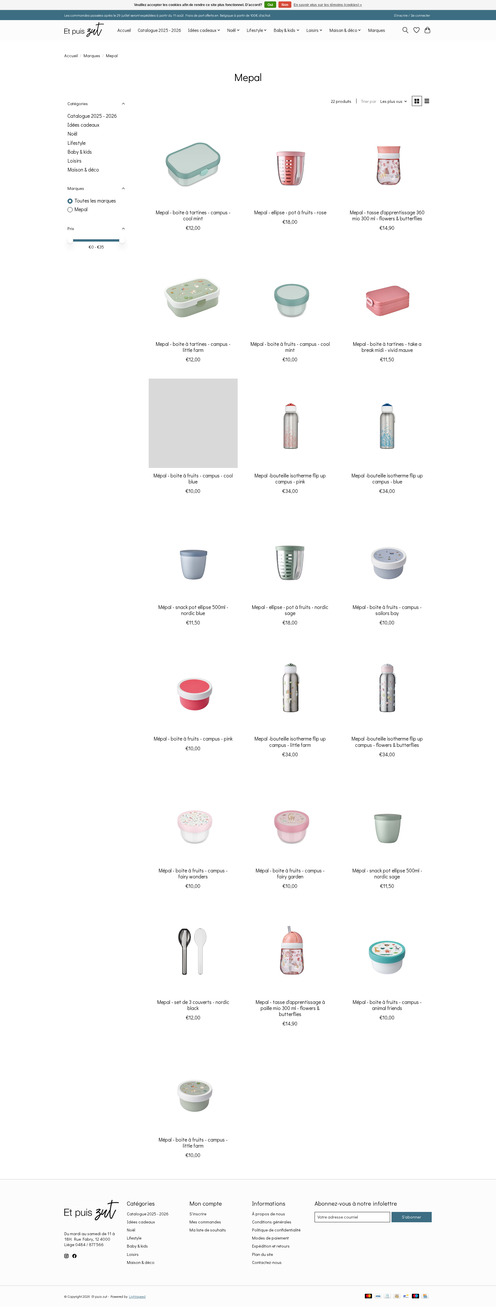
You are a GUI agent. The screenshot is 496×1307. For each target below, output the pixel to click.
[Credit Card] (425, 1296)
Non (285, 5)
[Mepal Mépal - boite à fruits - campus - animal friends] (386, 949)
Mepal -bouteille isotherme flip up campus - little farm (290, 741)
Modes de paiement (270, 1238)
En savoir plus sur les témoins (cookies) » (328, 5)
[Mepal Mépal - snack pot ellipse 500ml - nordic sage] (386, 818)
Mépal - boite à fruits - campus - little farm (193, 1142)
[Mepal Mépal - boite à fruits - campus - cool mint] (289, 291)
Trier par (368, 101)
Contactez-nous (267, 1262)
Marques (376, 30)
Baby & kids (79, 152)
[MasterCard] (368, 1296)
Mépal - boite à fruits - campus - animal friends (387, 1005)
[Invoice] (387, 1296)
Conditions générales (271, 1222)
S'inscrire (197, 1214)
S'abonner (411, 1217)
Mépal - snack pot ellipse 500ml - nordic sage (387, 873)
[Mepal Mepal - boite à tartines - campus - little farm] (193, 291)
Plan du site (262, 1254)
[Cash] (396, 1296)
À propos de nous (268, 1214)
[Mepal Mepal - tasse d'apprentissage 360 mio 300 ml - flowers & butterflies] (386, 160)
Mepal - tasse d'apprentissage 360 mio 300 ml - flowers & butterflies (387, 215)
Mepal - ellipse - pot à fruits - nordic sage (290, 610)
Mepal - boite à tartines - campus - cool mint (193, 215)
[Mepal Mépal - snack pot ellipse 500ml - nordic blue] (193, 554)
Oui (270, 5)
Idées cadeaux (83, 125)
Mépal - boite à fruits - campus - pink (193, 738)
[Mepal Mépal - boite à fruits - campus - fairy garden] (289, 818)
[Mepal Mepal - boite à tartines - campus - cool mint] (193, 160)
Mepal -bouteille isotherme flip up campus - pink (290, 478)
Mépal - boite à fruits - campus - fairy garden (290, 873)
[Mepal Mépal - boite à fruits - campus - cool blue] (193, 423)
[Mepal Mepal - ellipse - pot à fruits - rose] (289, 160)
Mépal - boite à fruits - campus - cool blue (193, 478)
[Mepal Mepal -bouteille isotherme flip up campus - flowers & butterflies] (386, 686)
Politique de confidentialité (276, 1230)
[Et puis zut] (84, 30)
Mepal (81, 209)
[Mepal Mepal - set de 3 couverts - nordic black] (193, 949)
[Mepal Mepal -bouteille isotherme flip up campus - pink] (289, 423)
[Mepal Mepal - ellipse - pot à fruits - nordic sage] (289, 554)
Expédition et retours (271, 1246)
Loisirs (74, 160)
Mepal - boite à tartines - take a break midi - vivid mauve (387, 347)
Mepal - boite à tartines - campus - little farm (193, 347)
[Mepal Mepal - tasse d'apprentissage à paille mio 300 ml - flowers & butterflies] (289, 949)
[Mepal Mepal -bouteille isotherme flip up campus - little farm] (289, 686)
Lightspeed (137, 1296)
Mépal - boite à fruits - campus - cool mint (290, 347)
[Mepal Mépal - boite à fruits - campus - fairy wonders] (193, 818)
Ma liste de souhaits (207, 1230)
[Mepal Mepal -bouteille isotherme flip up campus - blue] (386, 423)
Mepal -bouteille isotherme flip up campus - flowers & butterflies (387, 741)
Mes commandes (205, 1222)
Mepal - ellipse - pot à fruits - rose (290, 212)
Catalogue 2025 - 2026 (159, 30)
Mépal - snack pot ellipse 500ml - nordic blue (193, 610)
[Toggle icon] (405, 30)
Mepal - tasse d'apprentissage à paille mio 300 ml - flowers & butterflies (290, 1008)
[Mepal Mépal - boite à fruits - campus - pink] (193, 686)
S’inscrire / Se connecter (412, 15)
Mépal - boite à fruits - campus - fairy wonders (193, 873)
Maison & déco (83, 169)
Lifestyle (76, 143)
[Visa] (378, 1296)
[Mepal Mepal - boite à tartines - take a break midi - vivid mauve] (386, 291)
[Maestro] (415, 1296)
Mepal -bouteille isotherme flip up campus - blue (387, 478)
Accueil (124, 30)
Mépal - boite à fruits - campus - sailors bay (387, 610)
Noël (72, 133)
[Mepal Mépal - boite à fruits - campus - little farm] (193, 1087)
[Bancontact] (406, 1296)
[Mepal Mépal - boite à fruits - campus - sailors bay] (386, 554)
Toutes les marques (95, 200)
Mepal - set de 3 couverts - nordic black (193, 1005)
